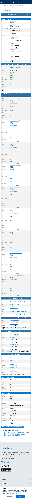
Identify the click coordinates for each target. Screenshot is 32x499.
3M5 (11, 144)
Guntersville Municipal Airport (16, 253)
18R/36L (17, 48)
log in (6, 89)
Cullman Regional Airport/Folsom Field (18, 209)
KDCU (11, 100)
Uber (11, 360)
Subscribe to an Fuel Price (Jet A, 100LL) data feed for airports (16, 432)
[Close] (29, 489)
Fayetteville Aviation (14, 230)
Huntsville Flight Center (15, 347)
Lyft (11, 357)
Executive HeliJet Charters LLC (16, 341)
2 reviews (18, 295)
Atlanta (11, 24)
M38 (11, 188)
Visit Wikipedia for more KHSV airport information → (12, 426)
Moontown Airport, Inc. (14, 143)
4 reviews (18, 185)
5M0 (11, 122)
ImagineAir (12, 367)
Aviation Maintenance (14, 320)
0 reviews (18, 119)
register (10, 89)
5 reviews (18, 88)
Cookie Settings (10, 496)
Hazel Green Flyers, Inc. (15, 187)
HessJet (12, 364)
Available (12, 72)
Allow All (21, 496)
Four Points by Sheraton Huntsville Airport (18, 311)
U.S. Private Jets (13, 337)
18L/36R (17, 37)
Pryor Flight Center (14, 98)
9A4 (11, 276)
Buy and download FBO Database (11, 433)
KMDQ (11, 166)
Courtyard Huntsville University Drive (17, 301)
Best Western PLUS (14, 308)
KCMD (11, 210)
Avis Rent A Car (13, 371)
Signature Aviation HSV (15, 67)
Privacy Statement (12, 493)
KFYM (11, 232)
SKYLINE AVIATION (14, 324)
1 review (17, 141)
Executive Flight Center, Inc (15, 165)
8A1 (11, 254)
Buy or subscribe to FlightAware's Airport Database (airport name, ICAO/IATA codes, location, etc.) (16, 435)
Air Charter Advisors (14, 334)
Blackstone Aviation (14, 121)
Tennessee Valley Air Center (16, 275)
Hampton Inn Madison (14, 304)
